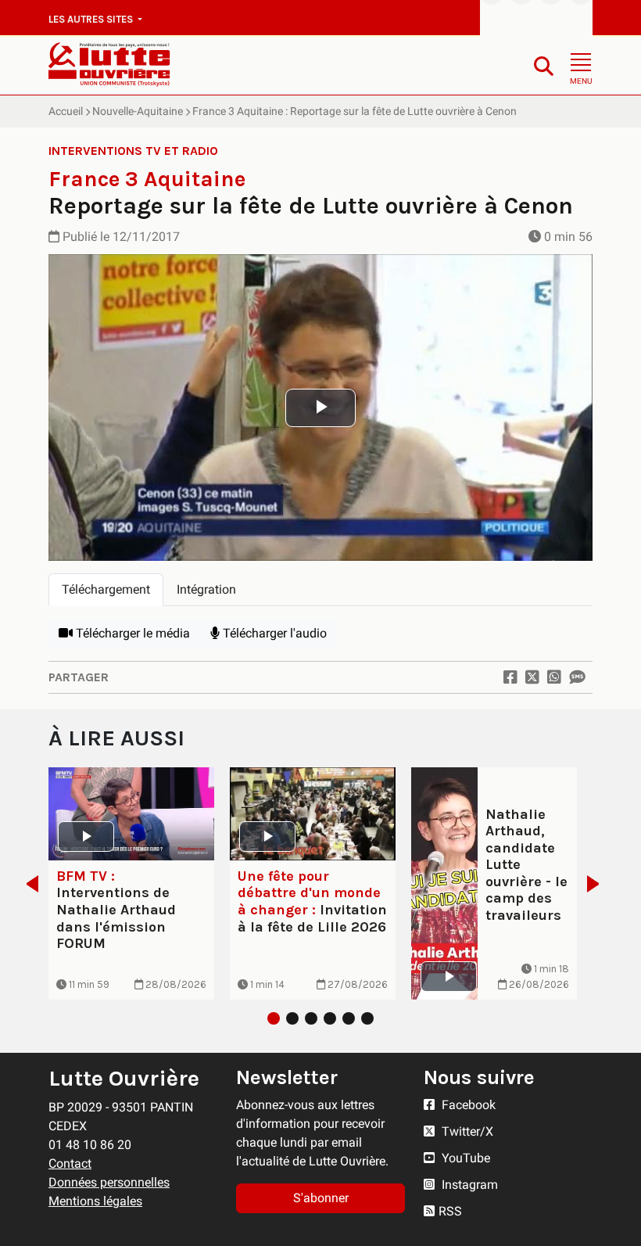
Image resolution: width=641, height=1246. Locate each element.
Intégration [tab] (206, 589)
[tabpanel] (320, 633)
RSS (450, 1211)
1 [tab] (273, 1018)
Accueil (65, 111)
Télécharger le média (131, 633)
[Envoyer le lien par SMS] (577, 677)
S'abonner (321, 1197)
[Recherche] (543, 65)
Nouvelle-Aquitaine (137, 111)
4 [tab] (330, 1018)
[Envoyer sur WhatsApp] (554, 677)
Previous (27, 883)
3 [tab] (311, 1018)
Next (597, 883)
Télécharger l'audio (273, 633)
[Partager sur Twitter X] (532, 677)
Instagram (468, 1184)
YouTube (464, 1158)
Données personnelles (109, 1182)
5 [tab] (348, 1018)
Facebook (467, 1104)
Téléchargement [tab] (106, 589)
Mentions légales (95, 1201)
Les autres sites (91, 19)
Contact (69, 1163)
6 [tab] (367, 1018)
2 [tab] (292, 1018)
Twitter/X (466, 1131)
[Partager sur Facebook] (510, 677)
